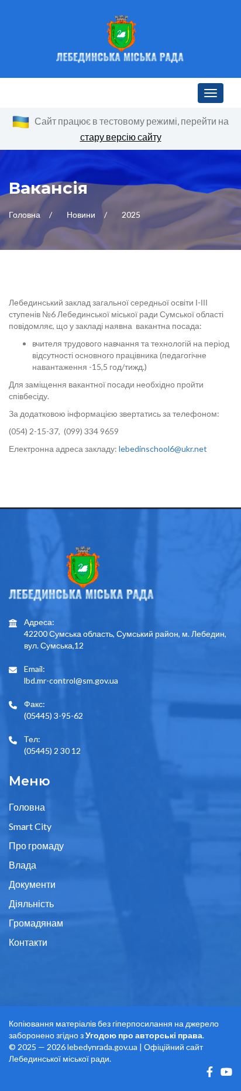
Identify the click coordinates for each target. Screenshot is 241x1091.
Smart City (30, 826)
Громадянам (36, 922)
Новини (82, 214)
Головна (25, 214)
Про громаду (36, 845)
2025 (131, 214)
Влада (22, 864)
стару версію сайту (120, 136)
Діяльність (31, 903)
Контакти (28, 942)
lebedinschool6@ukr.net (163, 449)
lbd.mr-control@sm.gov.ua (71, 680)
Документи (32, 884)
